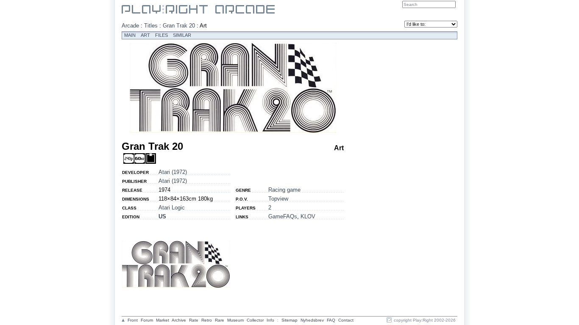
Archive (179, 320)
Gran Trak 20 (179, 25)
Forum (147, 320)
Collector (255, 320)
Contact (346, 320)
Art (145, 35)
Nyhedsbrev (312, 320)
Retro (206, 320)
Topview (278, 199)
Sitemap (289, 320)
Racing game (284, 190)
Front (133, 320)
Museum (235, 320)
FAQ (331, 320)
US (162, 216)
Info (270, 320)
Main (130, 35)
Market (162, 320)
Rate (193, 320)
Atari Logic (172, 207)
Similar (182, 35)
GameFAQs (282, 216)
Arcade (130, 25)
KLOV (308, 216)
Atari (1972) (173, 172)
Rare (219, 320)
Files (161, 35)
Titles (151, 25)
